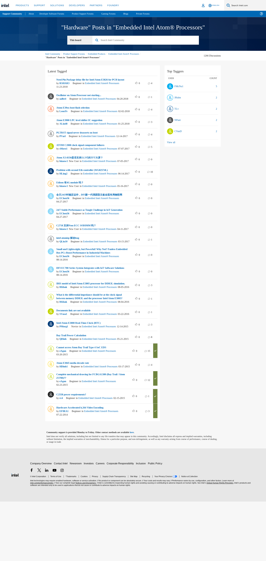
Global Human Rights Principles (219, 542)
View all (171, 142)
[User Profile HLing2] (51, 190)
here (134, 492)
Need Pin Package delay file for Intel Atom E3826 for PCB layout (89, 80)
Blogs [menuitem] (132, 13)
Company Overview (41, 523)
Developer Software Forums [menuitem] (54, 13)
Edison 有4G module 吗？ (71, 204)
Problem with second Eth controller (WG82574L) (84, 189)
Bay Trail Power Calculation (72, 388)
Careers (101, 523)
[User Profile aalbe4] (51, 99)
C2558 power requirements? (72, 452)
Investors (89, 523)
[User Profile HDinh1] (51, 420)
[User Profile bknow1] (51, 175)
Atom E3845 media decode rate (74, 418)
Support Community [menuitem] (12, 14)
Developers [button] (74, 5)
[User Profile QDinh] (51, 389)
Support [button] (38, 5)
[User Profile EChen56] (51, 220)
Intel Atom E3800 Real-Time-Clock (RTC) (80, 373)
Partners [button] (93, 5)
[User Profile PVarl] (51, 144)
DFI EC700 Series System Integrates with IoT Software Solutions (87, 301)
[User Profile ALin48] (51, 129)
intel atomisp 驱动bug (69, 267)
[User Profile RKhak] (51, 320)
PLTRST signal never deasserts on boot (79, 143)
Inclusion (141, 523)
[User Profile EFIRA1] (51, 468)
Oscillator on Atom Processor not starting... (81, 97)
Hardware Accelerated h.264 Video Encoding (82, 467)
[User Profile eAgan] (51, 404)
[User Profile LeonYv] (51, 114)
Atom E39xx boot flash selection (75, 113)
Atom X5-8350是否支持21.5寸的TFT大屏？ (80, 174)
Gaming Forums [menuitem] (114, 13)
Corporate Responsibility (121, 523)
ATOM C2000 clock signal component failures (83, 158)
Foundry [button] (109, 5)
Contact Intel (61, 523)
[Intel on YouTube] (54, 530)
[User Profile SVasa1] (51, 359)
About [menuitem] (32, 13)
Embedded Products (101, 54)
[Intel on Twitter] (39, 530)
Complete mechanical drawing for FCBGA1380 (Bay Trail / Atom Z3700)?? (89, 435)
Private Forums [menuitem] (149, 13)
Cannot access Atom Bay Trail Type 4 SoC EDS (83, 403)
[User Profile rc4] (51, 453)
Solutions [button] (55, 5)
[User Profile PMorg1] (51, 374)
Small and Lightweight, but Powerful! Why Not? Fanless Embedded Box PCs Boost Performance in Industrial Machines (92, 283)
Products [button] (22, 5)
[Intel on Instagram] (62, 530)
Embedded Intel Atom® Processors (62, 57)
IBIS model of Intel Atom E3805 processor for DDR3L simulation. (87, 319)
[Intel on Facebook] (31, 530)
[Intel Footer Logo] (15, 534)
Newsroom (76, 523)
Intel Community (53, 54)
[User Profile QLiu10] (51, 269)
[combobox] (147, 40)
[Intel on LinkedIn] (46, 530)
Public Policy (156, 523)
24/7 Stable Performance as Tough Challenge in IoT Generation (86, 235)
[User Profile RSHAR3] (51, 81)
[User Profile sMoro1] (51, 159)
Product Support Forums (76, 54)
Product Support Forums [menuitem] (87, 13)
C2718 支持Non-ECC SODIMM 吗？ (76, 252)
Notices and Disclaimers (85, 542)
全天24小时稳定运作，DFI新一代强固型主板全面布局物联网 (89, 219)
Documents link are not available (75, 358)
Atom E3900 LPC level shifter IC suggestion (81, 128)
